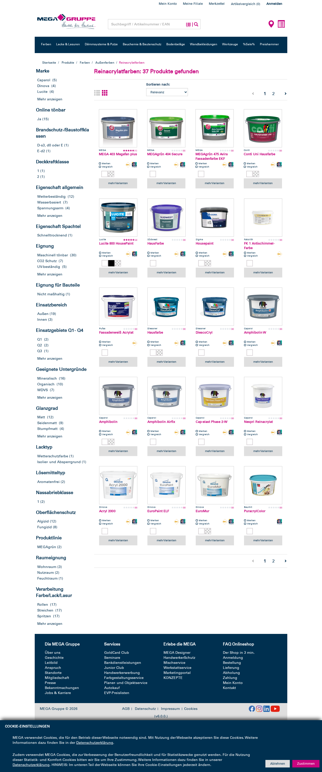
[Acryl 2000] (118, 485)
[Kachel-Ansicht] (105, 93)
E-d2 (41, 151)
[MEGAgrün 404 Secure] (166, 128)
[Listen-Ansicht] (97, 93)
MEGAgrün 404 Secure (164, 154)
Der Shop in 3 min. (239, 653)
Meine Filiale (193, 4)
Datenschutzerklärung (94, 743)
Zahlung (230, 678)
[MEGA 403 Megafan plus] (118, 128)
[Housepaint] (215, 217)
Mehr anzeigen (49, 99)
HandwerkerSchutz (179, 658)
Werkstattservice (177, 668)
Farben (46, 44)
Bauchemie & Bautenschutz (142, 44)
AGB (126, 709)
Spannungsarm (50, 208)
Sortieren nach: (158, 84)
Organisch (46, 384)
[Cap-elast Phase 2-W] (215, 396)
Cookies (190, 709)
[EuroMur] (215, 485)
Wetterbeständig (51, 196)
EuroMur (202, 511)
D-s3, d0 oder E (50, 145)
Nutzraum (45, 573)
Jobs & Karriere (58, 693)
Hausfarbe (155, 332)
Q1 (39, 339)
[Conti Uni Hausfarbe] (263, 128)
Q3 (39, 351)
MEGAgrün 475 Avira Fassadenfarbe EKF (211, 156)
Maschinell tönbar (52, 255)
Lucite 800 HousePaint (116, 243)
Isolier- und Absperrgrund (59, 462)
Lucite (42, 92)
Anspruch (53, 668)
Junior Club (114, 668)
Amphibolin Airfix (161, 422)
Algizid (43, 521)
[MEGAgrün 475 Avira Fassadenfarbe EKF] (214, 128)
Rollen (42, 604)
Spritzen (44, 616)
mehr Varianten (118, 183)
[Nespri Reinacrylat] (263, 396)
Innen (42, 319)
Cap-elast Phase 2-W (211, 422)
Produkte (68, 62)
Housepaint (204, 243)
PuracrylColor (254, 511)
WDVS (42, 390)
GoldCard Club (116, 653)
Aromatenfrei (48, 482)
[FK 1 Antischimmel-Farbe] (263, 217)
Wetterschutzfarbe (52, 456)
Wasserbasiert (49, 202)
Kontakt (229, 688)
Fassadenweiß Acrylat (116, 332)
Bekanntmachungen (62, 688)
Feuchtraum (47, 578)
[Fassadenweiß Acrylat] (118, 307)
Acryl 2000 (107, 511)
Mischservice (174, 663)
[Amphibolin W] (263, 307)
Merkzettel (217, 4)
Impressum (170, 709)
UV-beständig (48, 267)
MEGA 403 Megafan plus (118, 154)
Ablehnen (277, 763)
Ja (39, 119)
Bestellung (232, 663)
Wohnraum (46, 567)
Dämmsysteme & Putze (101, 44)
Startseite (49, 62)
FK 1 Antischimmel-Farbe (259, 245)
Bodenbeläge (175, 44)
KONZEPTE (173, 678)
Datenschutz (145, 709)
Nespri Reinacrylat (258, 422)
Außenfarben (104, 62)
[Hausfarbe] (166, 307)
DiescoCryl (204, 332)
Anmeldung (233, 658)
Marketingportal (177, 673)
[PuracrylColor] (263, 485)
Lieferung (231, 668)
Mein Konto (168, 4)
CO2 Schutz (47, 261)
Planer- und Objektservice (125, 683)
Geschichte (54, 658)
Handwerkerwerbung (122, 673)
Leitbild (51, 663)
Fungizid (44, 527)
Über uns (52, 653)
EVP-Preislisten (116, 693)
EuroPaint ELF (158, 511)
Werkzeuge (230, 44)
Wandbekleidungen (203, 44)
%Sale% (249, 44)
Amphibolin (108, 422)
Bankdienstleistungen (122, 663)
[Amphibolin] (118, 396)
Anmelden (274, 4)
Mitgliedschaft (57, 678)
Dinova (43, 86)
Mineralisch (47, 378)
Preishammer (269, 44)
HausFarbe (155, 243)
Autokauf (112, 688)
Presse (50, 683)
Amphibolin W (255, 332)
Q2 (39, 345)
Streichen (45, 610)
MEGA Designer (177, 653)
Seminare (112, 658)
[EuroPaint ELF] (166, 485)
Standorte (53, 673)
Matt (41, 417)
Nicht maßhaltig (51, 294)
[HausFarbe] (166, 217)
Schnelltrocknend (52, 235)
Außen (43, 314)
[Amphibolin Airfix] (166, 396)
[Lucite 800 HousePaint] (118, 217)
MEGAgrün (46, 547)
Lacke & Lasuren (68, 44)
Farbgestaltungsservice (124, 678)
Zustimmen (306, 763)
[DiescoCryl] (215, 307)
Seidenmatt (47, 423)
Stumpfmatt (47, 429)
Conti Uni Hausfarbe (259, 154)
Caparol (43, 80)
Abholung (231, 673)
